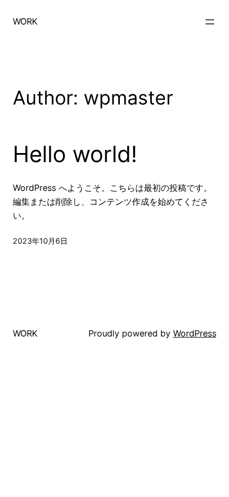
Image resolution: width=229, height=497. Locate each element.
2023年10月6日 (40, 240)
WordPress (194, 333)
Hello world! (75, 154)
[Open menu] (209, 21)
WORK (25, 21)
